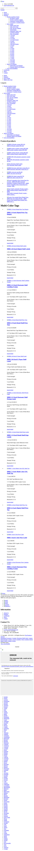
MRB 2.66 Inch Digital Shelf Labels (18, 249)
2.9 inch (12, 45)
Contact (6, 72)
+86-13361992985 (5, 644)
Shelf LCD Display (12, 64)
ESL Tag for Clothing (15, 28)
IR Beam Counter (14, 18)
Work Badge (13, 29)
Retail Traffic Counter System (8, 641)
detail (12, 243)
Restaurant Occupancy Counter (8, 638)
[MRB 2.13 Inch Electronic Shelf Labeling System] (18, 282)
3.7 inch (12, 50)
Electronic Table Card (15, 31)
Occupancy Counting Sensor (17, 22)
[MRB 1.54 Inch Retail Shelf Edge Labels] (18, 432)
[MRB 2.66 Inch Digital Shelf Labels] (16, 246)
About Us (6, 14)
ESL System (10, 24)
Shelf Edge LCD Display (16, 65)
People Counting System (13, 17)
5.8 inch (12, 55)
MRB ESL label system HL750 (15, 177)
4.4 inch (12, 54)
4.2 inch (12, 51)
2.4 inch (12, 41)
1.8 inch (12, 37)
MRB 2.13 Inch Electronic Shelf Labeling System (17, 286)
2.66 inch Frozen (14, 44)
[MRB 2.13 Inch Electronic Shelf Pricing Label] (18, 394)
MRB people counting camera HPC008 (17, 150)
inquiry (9, 243)
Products (6, 15)
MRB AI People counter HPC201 (15, 146)
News (5, 71)
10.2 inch (12, 60)
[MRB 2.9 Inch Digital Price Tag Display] (17, 209)
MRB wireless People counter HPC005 (17, 154)
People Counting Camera (16, 19)
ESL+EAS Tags (14, 27)
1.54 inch (12, 35)
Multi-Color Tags (14, 25)
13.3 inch (12, 62)
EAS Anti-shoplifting (12, 68)
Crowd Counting (16, 639)
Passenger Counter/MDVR (17, 21)
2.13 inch (12, 38)
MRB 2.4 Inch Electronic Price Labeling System (17, 567)
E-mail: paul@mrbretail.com (11, 629)
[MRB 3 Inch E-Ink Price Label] (15, 534)
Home (5, 12)
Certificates (6, 70)
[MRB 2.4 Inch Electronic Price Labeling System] (18, 564)
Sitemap (3, 636)
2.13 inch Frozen (14, 39)
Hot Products (28, 635)
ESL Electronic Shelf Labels (14, 165)
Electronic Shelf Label (22, 638)
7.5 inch (12, 58)
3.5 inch (12, 48)
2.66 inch (12, 42)
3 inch (11, 47)
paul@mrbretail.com (9, 5)
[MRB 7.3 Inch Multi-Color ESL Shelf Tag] (18, 468)
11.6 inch (12, 61)
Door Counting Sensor (27, 639)
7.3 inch (12, 57)
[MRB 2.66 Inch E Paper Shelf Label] (16, 356)
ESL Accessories (14, 34)
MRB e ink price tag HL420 (14, 173)
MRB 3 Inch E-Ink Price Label (17, 537)
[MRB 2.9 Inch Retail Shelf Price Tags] (17, 320)
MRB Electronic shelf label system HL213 (17, 169)
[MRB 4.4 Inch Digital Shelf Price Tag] (17, 505)
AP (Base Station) (14, 32)
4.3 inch (12, 52)
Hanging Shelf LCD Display (17, 67)
